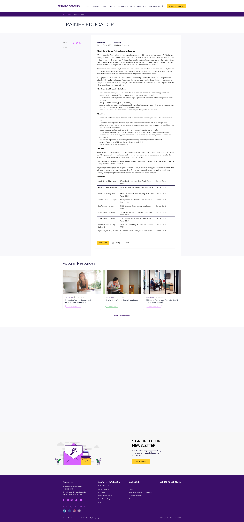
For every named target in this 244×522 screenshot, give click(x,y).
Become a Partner (176, 6)
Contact (131, 499)
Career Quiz (141, 6)
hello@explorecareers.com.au (72, 486)
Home (131, 486)
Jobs (104, 6)
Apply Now (103, 243)
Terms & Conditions (68, 518)
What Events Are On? (136, 495)
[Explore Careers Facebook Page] (64, 501)
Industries (111, 6)
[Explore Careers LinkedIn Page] (73, 501)
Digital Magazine (154, 6)
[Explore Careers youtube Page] (81, 501)
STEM (100, 502)
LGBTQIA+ (101, 492)
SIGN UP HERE (141, 462)
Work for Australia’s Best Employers (140, 492)
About (89, 6)
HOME (64, 14)
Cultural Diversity (104, 486)
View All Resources (122, 316)
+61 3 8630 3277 (68, 489)
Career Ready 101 (73, 306)
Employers (96, 6)
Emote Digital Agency (92, 518)
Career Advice (123, 6)
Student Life (112, 306)
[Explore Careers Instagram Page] (68, 501)
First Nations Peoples (105, 499)
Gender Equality (103, 489)
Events (132, 6)
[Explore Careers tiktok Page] (77, 501)
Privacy (77, 518)
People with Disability (105, 495)
